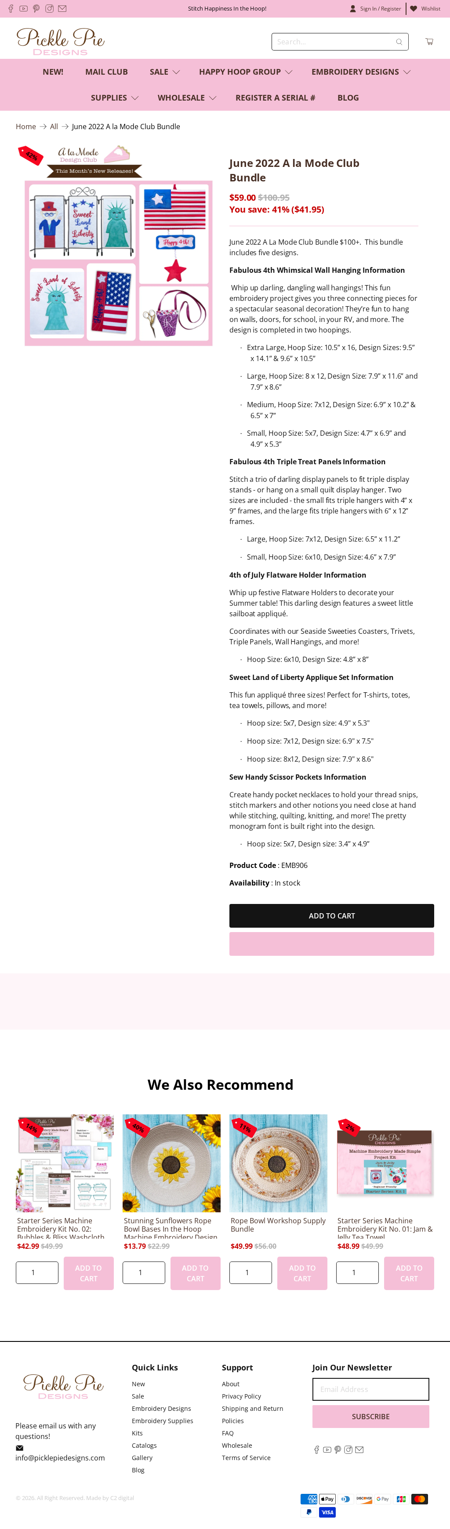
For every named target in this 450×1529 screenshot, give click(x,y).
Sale (159, 71)
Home (26, 126)
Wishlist (430, 8)
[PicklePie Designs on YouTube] (23, 8)
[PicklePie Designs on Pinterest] (36, 8)
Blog (348, 97)
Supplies (109, 97)
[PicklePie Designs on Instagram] (49, 8)
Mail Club (106, 71)
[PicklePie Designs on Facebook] (11, 8)
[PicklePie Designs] (61, 41)
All (54, 126)
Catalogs (144, 1445)
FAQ (228, 1433)
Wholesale (181, 97)
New (138, 1384)
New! (53, 71)
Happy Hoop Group (240, 71)
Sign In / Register (380, 8)
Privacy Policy (241, 1396)
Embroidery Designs (355, 71)
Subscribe (371, 1416)
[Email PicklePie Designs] (62, 8)
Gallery (142, 1457)
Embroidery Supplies (162, 1421)
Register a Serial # (276, 97)
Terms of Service (246, 1457)
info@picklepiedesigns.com (60, 1458)
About (231, 1384)
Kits (137, 1433)
